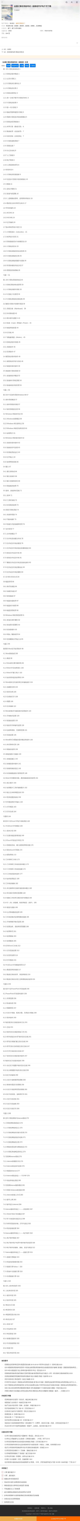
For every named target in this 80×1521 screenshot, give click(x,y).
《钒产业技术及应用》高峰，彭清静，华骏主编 (20, 1405)
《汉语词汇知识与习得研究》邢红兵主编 (18, 1411)
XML (50, 1514)
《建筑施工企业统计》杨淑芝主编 (15, 1402)
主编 (21, 65)
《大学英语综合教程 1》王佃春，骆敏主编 (18, 1450)
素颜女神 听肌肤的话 (11, 1479)
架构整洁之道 (9, 1502)
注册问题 (36, 1508)
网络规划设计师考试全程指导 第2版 (16, 1485)
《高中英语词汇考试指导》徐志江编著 (17, 1379)
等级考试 (15, 65)
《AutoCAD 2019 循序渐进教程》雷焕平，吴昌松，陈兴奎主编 (25, 1426)
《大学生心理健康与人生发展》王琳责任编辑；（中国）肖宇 (25, 1439)
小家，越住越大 (9, 1475)
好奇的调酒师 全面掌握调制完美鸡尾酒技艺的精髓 (21, 1495)
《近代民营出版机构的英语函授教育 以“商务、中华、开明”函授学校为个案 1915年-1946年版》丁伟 (38, 1462)
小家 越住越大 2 (9, 1472)
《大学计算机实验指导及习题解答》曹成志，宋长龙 (22, 1436)
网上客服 (50, 1508)
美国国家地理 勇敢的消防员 (15, 52)
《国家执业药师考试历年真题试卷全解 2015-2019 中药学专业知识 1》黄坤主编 (31, 1364)
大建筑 (9, 49)
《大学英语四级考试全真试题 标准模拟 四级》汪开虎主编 (23, 1441)
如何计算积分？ (20, 23)
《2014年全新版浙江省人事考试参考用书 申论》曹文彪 (23, 1370)
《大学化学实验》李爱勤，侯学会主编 (17, 1456)
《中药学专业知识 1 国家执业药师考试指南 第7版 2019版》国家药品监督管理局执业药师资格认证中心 (39, 1382)
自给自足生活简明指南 (12, 1499)
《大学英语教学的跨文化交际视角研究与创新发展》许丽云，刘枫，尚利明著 (30, 1444)
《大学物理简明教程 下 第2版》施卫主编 (18, 1453)
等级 (26, 65)
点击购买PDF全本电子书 (58, 1519)
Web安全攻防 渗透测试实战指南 (15, 1482)
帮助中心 (43, 1508)
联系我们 (30, 1508)
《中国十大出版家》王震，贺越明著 (16, 1459)
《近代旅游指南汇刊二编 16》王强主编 (17, 1408)
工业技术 (17, 10)
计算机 (32, 65)
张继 (8, 65)
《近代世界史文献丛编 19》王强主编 (16, 1420)
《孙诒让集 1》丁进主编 (12, 1417)
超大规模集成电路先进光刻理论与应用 (17, 1492)
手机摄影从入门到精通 (12, 1489)
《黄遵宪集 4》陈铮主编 (12, 1414)
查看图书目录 (18, 1519)
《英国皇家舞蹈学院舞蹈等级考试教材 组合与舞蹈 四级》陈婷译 (26, 1376)
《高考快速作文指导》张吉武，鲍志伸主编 (18, 1399)
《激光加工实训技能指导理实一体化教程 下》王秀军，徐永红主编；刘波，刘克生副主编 (34, 1423)
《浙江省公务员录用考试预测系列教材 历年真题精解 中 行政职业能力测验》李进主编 (33, 1388)
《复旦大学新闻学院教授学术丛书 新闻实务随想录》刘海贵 (24, 1447)
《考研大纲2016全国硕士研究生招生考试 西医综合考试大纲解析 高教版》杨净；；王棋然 (35, 1391)
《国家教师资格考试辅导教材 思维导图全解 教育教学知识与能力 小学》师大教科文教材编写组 (36, 1373)
